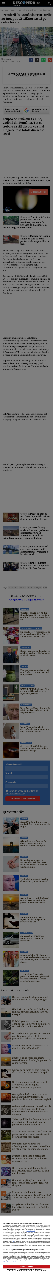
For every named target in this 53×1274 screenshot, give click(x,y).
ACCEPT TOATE (26, 1266)
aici (13, 1241)
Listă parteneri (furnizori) (9, 1261)
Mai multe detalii (30, 1231)
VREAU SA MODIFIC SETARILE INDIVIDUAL (26, 1270)
